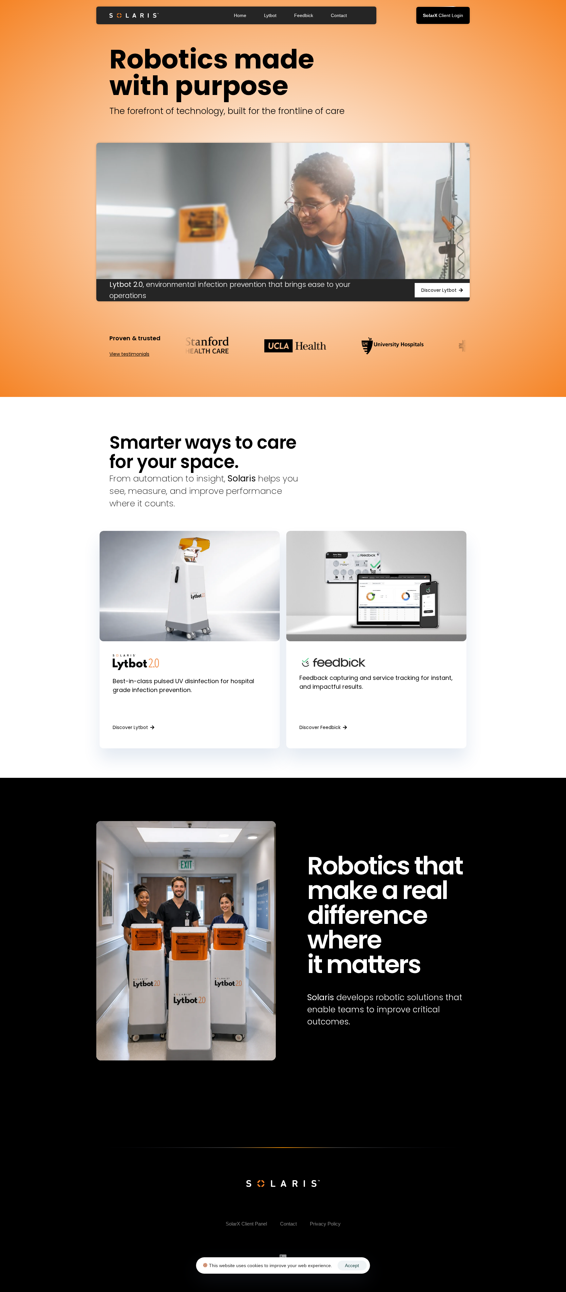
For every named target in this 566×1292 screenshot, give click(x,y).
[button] (443, 15)
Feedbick (303, 15)
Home (240, 15)
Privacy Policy (325, 1223)
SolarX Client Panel (246, 1223)
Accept (352, 1265)
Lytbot (270, 15)
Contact (339, 15)
